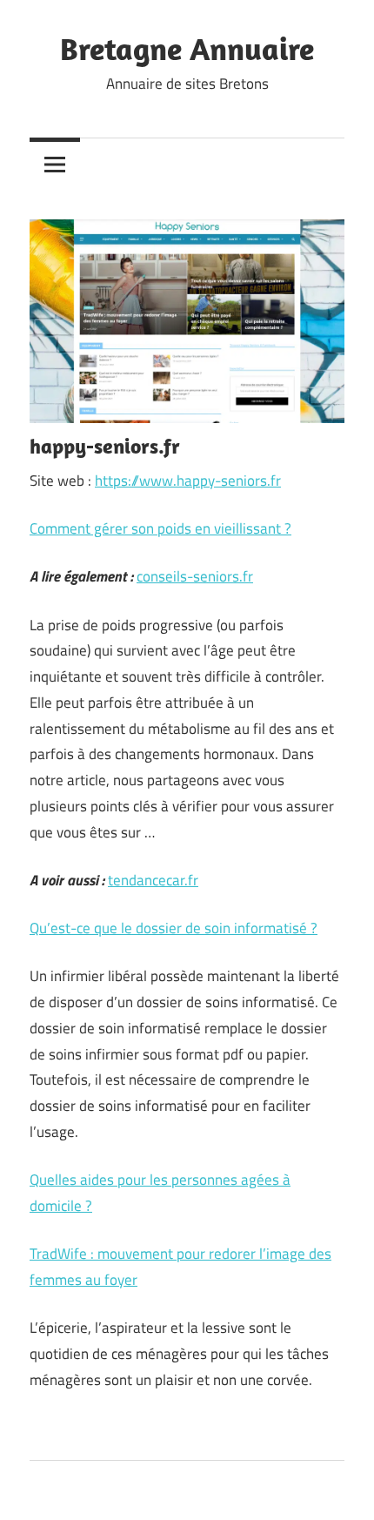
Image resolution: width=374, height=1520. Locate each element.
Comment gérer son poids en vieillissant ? (160, 528)
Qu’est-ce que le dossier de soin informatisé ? (173, 928)
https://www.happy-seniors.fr (188, 480)
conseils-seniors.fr (195, 576)
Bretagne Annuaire (187, 48)
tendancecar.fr (153, 880)
